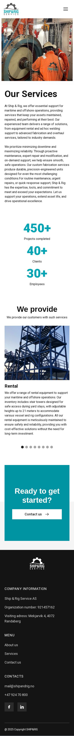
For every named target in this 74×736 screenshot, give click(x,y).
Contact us (13, 662)
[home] (11, 9)
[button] (65, 9)
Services (11, 654)
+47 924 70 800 (16, 695)
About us (11, 645)
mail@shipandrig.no (19, 686)
